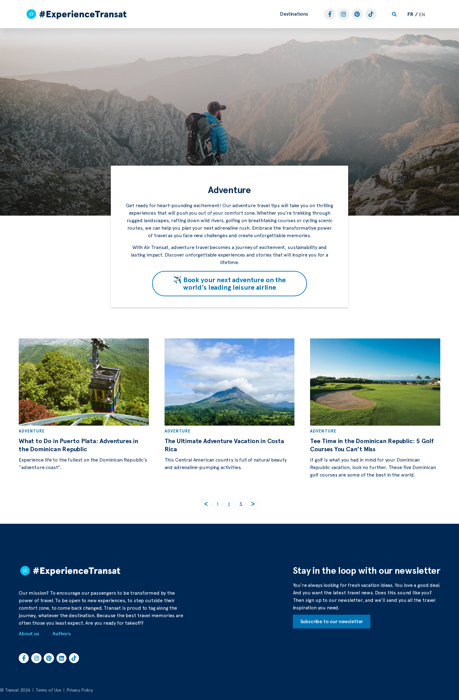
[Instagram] (343, 14)
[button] (294, 14)
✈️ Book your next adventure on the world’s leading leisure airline (229, 283)
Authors (61, 634)
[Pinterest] (357, 14)
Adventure (32, 431)
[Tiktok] (371, 14)
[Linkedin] (62, 658)
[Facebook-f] (329, 14)
